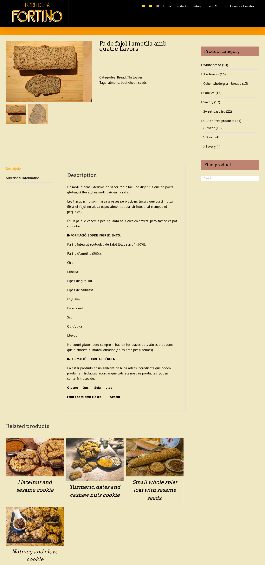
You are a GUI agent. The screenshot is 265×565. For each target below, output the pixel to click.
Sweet (210, 128)
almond (113, 82)
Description (14, 168)
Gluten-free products (218, 120)
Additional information (23, 178)
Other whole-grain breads (222, 83)
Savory (208, 102)
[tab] (29, 168)
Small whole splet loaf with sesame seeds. (154, 490)
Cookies (209, 93)
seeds (142, 82)
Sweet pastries (214, 111)
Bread (121, 77)
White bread (212, 65)
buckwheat (129, 82)
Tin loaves (135, 77)
